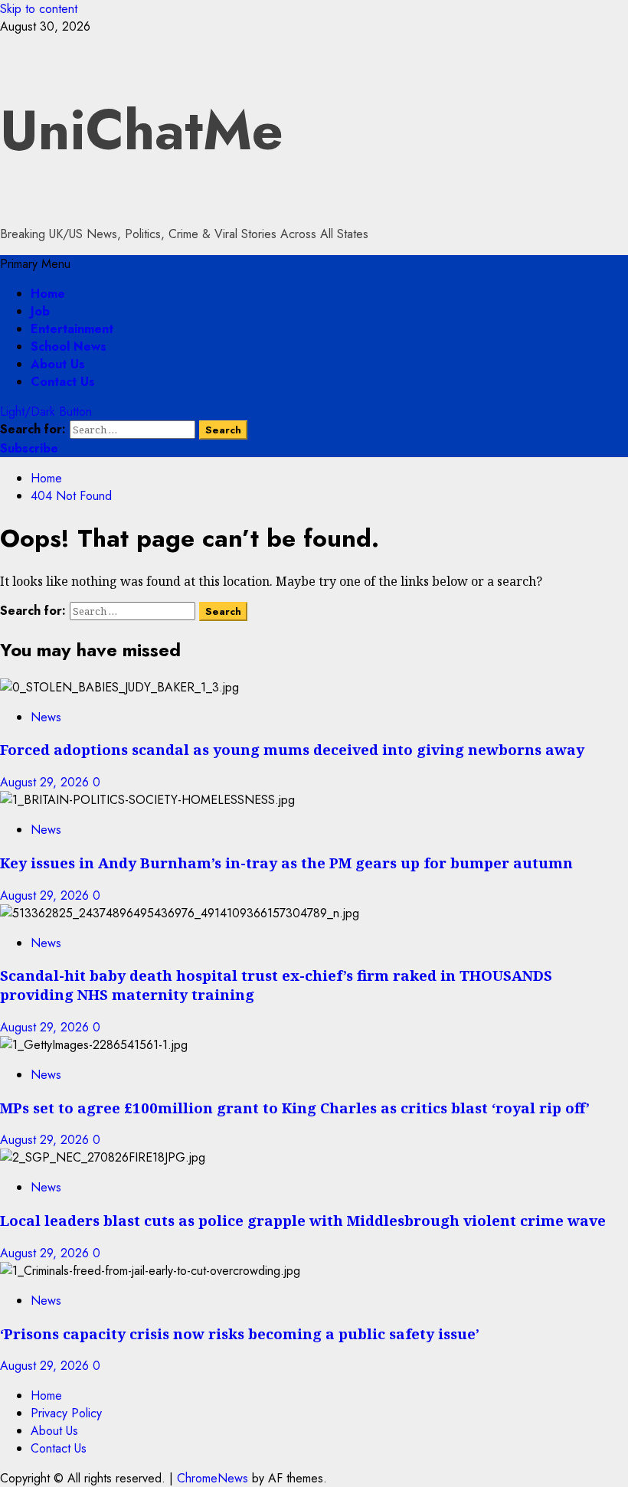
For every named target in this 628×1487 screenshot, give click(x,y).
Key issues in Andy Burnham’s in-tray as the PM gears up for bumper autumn (286, 862)
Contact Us (63, 382)
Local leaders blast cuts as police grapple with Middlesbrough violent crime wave (303, 1220)
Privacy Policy (66, 1413)
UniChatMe (141, 130)
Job (40, 311)
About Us (58, 364)
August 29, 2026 (46, 782)
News (46, 717)
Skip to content (38, 9)
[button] (35, 264)
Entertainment (72, 329)
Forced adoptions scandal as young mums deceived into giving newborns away (292, 749)
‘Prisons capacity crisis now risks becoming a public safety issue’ (239, 1333)
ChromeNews (212, 1478)
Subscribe (29, 448)
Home (48, 293)
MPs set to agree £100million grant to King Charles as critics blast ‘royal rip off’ (295, 1107)
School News (68, 346)
